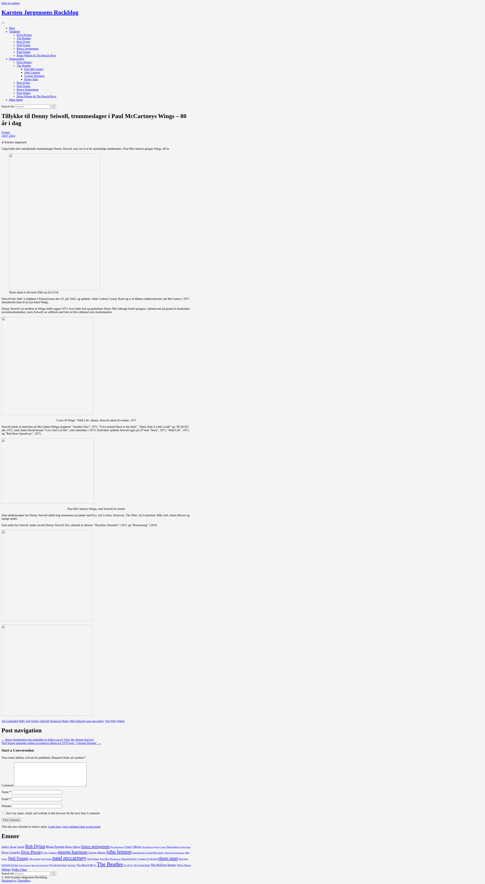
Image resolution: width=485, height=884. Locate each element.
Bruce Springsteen (28, 48)
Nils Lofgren (35, 859)
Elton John (186, 847)
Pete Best (104, 858)
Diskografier (16, 58)
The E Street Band (142, 865)
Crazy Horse (133, 847)
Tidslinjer (14, 31)
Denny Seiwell (40, 721)
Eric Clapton (50, 852)
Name (6, 792)
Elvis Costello (11, 852)
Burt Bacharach (117, 847)
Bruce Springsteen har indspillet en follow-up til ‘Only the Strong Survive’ (48, 739)
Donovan (55, 721)
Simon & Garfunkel (40, 865)
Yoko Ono (19, 869)
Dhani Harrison (173, 847)
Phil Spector (115, 859)
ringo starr (168, 858)
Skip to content (11, 3)
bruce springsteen (95, 846)
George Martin (97, 852)
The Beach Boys (86, 865)
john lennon (118, 852)
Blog (12, 28)
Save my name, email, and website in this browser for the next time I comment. (53, 813)
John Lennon (32, 72)
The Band (71, 865)
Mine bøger (16, 99)
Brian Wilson (73, 846)
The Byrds (128, 865)
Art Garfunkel (10, 721)
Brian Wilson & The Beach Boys (36, 55)
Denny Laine (160, 847)
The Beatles (24, 38)
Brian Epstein (55, 847)
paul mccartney (95, 721)
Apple (20, 846)
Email (6, 799)
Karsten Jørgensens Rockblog (40, 12)
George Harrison (34, 76)
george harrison (73, 851)
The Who (110, 721)
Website (6, 806)
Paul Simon (24, 52)
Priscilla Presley (129, 859)
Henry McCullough (73, 721)
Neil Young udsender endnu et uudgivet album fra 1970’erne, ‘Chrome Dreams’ (51, 743)
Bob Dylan (23, 41)
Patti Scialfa (46, 859)
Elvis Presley (24, 35)
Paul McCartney (34, 69)
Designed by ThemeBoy (16, 880)
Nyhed (6, 132)
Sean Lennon (25, 865)
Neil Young (23, 45)
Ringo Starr (31, 79)
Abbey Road (9, 846)
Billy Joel (25, 721)
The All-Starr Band (57, 865)
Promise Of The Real (147, 859)
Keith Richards (138, 853)
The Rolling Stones (163, 865)
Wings (121, 721)
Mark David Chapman (174, 853)
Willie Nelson (184, 865)
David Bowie (147, 847)
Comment (7, 785)
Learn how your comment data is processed (74, 826)
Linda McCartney (155, 852)
